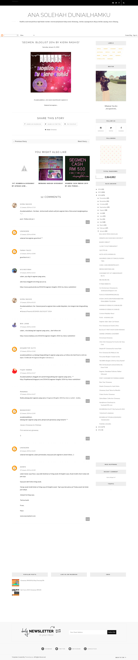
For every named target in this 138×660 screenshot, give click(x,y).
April (101, 222)
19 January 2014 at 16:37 (27, 394)
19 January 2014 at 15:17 (27, 373)
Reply (87, 222)
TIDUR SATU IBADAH (106, 413)
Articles (53, 21)
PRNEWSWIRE (34, 21)
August (102, 210)
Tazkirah (117, 55)
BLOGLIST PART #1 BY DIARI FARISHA (112, 330)
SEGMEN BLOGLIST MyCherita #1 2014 (112, 409)
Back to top (120, 657)
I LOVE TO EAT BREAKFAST (108, 246)
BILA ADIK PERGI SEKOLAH (108, 234)
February (103, 228)
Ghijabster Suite (28, 348)
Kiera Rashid (26, 204)
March (102, 225)
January (102, 231)
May (101, 219)
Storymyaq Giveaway (106, 338)
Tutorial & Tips (101, 58)
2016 (100, 189)
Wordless (94, 21)
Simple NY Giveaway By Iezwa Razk (110, 348)
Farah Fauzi (25, 250)
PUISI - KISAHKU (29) (106, 317)
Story (111, 55)
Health (120, 48)
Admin (23, 467)
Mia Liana (24, 324)
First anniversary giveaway (29, 430)
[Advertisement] (69, 30)
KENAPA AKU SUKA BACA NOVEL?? (111, 238)
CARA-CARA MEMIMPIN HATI (109, 265)
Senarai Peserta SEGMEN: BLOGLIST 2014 (37, 311)
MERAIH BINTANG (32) (106, 269)
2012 (100, 430)
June (101, 216)
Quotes (62, 21)
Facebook (121, 131)
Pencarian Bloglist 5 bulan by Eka (109, 356)
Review (105, 55)
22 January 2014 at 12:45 (27, 413)
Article (99, 48)
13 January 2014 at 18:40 (27, 253)
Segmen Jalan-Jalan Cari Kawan (109, 321)
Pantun (85, 21)
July (101, 213)
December (103, 198)
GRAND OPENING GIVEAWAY (109, 334)
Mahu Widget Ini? (110, 477)
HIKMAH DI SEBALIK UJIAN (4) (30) (110, 305)
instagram (101, 131)
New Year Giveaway (105, 382)
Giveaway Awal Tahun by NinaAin (109, 390)
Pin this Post (71, 124)
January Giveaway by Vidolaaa (30, 425)
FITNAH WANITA (105, 284)
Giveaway (54, 129)
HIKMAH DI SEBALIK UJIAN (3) (109, 309)
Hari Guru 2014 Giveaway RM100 (30, 590)
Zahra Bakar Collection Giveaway (109, 398)
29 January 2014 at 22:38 (27, 470)
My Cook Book (73, 21)
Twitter (111, 131)
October (102, 204)
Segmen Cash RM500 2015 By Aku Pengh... (76, 184)
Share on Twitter (54, 124)
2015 (100, 192)
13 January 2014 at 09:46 (27, 234)
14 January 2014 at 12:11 (27, 273)
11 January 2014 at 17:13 (27, 207)
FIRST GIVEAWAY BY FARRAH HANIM (111, 378)
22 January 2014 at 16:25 (27, 451)
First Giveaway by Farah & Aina (109, 325)
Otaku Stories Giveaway (107, 394)
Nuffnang (100, 52)
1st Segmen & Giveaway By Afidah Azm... (23, 184)
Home (14, 21)
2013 (100, 427)
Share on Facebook (34, 124)
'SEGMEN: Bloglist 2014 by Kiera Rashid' (112, 361)
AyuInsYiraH (25, 269)
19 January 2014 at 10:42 (27, 327)
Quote (119, 52)
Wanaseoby (25, 410)
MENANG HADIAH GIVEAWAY (50, 183)
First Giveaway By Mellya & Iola (109, 352)
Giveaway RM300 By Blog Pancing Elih (32, 580)
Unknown (24, 231)
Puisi (113, 52)
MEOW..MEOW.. (104, 280)
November (103, 201)
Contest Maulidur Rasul (106, 313)
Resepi (98, 55)
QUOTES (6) (103, 250)
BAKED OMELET (104, 242)
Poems (44, 21)
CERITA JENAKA (106, 21)
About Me (22, 21)
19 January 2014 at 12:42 (27, 351)
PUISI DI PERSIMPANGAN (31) (109, 294)
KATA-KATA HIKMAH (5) (107, 254)
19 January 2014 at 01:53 (27, 302)
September (103, 207)
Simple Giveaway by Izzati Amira (109, 386)
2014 (100, 195)
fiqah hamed (26, 370)
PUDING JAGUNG (105, 424)
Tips (116, 21)
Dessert (106, 48)
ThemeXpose (29, 657)
